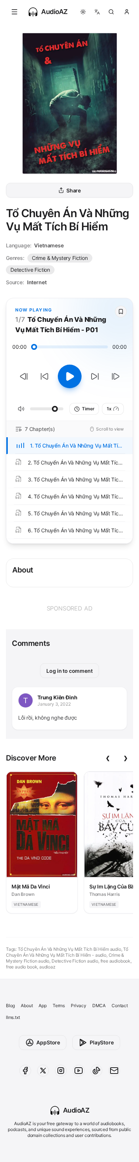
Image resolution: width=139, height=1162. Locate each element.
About (27, 1005)
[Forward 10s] (94, 376)
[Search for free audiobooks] (111, 12)
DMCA (99, 1005)
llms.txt (13, 1017)
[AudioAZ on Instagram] (61, 1070)
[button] (14, 11)
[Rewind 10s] (44, 376)
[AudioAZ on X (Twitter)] (43, 1070)
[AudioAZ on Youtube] (79, 1070)
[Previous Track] (23, 376)
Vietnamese (48, 245)
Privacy (78, 1005)
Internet (37, 282)
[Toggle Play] (70, 376)
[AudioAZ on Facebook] (25, 1070)
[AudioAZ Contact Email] (114, 1070)
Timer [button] (88, 408)
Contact (120, 1005)
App (42, 1005)
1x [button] (109, 408)
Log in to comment (69, 671)
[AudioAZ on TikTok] (96, 1070)
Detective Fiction (30, 270)
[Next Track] (115, 376)
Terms (59, 1005)
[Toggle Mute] (21, 409)
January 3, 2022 (53, 704)
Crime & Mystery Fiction (60, 258)
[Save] (121, 311)
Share (73, 190)
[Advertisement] (69, 608)
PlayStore (101, 1042)
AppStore (48, 1042)
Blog (10, 1005)
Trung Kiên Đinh (57, 697)
